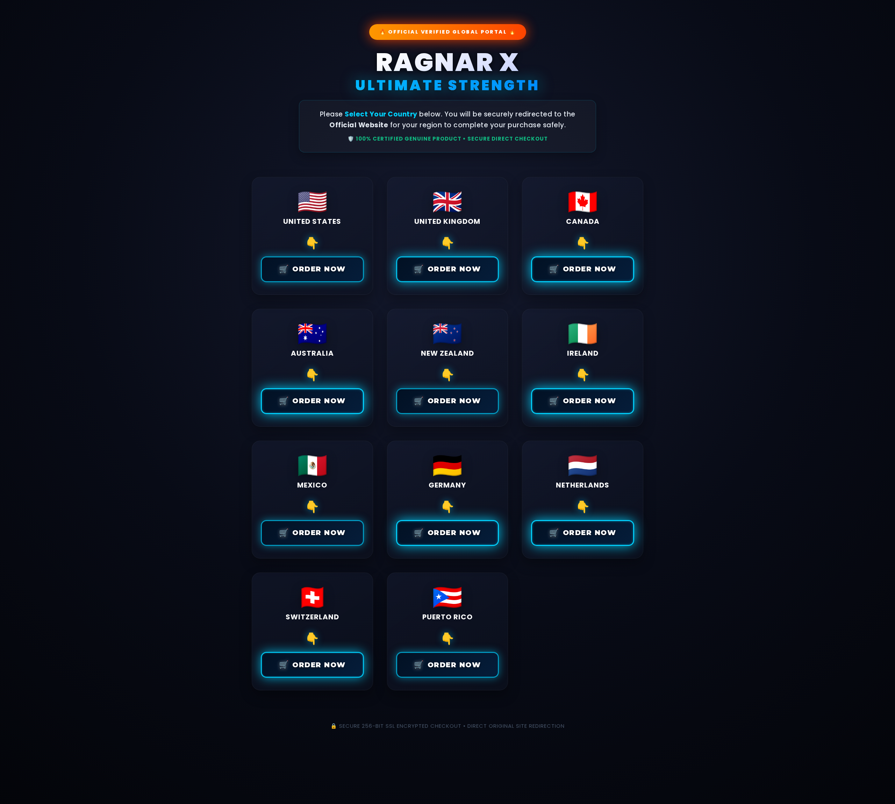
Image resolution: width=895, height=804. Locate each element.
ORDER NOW (312, 269)
